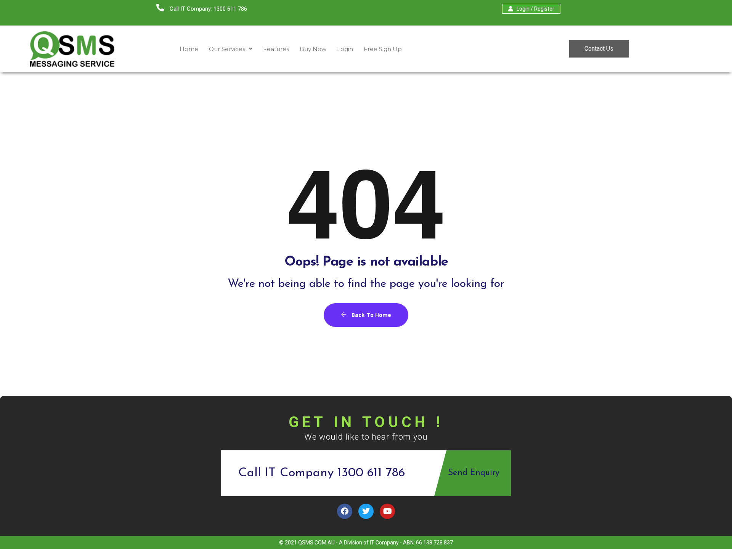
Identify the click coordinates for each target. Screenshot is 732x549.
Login (345, 49)
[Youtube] (387, 511)
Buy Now (313, 49)
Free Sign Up (383, 49)
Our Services (227, 49)
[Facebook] (344, 511)
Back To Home (370, 315)
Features (276, 49)
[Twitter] (366, 511)
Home (189, 49)
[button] (231, 49)
